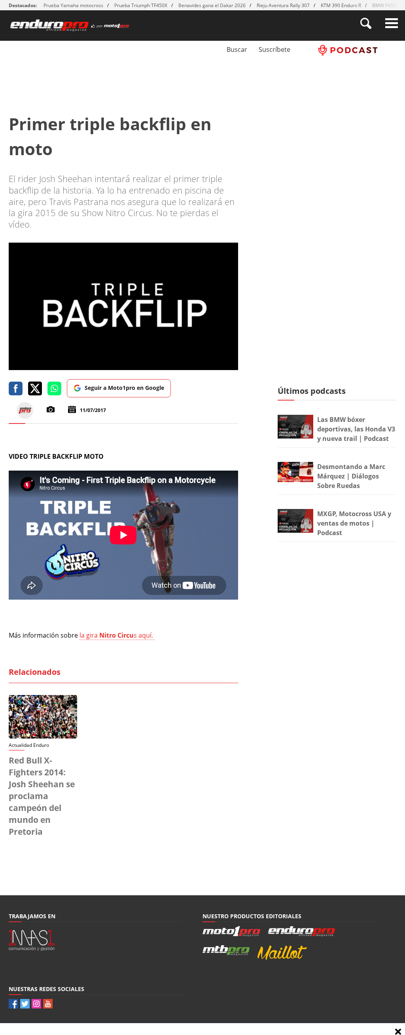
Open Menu (391, 23)
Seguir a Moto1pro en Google (124, 387)
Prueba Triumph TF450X (140, 5)
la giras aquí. (117, 635)
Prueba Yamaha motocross (73, 5)
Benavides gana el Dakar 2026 (212, 5)
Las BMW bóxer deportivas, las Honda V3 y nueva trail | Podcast (356, 429)
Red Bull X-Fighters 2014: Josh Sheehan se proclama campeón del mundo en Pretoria (42, 796)
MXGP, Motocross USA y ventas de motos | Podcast (354, 523)
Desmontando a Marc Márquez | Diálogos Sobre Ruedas (351, 476)
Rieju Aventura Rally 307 (283, 5)
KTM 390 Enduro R (341, 5)
